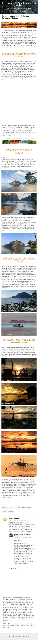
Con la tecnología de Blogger (20, 636)
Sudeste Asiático (7, 511)
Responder (13, 568)
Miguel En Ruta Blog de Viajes (19, 4)
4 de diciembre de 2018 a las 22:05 (18, 520)
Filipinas (4, 508)
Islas (11, 508)
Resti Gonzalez (14, 518)
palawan (17, 508)
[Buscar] (35, 3)
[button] (35, 16)
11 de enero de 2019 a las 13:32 (23, 537)
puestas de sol (26, 508)
